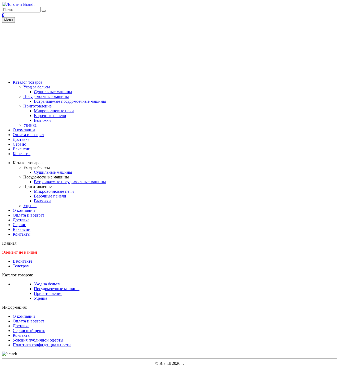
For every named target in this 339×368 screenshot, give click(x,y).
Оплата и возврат (28, 134)
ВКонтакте (22, 261)
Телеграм (21, 266)
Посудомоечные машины (46, 96)
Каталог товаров (28, 82)
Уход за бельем (36, 87)
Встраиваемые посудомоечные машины (70, 101)
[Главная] (18, 4)
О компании (24, 130)
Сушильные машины (53, 91)
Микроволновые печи (54, 111)
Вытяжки (42, 120)
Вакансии (21, 149)
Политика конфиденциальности (42, 345)
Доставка (21, 139)
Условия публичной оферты (38, 340)
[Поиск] (44, 11)
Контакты (21, 153)
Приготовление (37, 106)
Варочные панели (50, 115)
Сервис (19, 144)
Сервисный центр (29, 330)
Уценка (30, 125)
